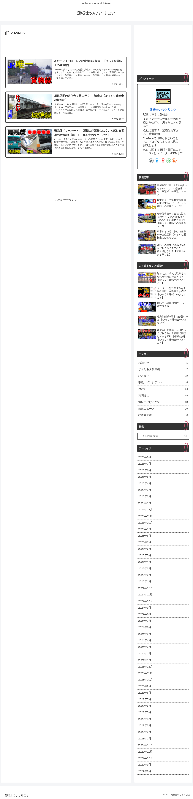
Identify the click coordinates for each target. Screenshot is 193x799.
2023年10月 (145, 679)
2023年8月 (144, 692)
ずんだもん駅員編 (163, 369)
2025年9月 (144, 529)
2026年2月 (144, 496)
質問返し (163, 395)
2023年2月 (144, 731)
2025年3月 (144, 568)
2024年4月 (144, 640)
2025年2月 (144, 574)
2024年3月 (144, 646)
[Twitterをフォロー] (157, 160)
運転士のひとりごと (163, 109)
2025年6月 (144, 548)
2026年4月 (144, 483)
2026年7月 (144, 463)
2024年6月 (144, 627)
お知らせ (163, 362)
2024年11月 (145, 594)
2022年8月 (144, 771)
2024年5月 (144, 633)
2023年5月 (144, 712)
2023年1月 (144, 738)
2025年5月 (144, 555)
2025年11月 (145, 516)
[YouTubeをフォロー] (163, 160)
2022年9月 (144, 764)
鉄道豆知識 (163, 415)
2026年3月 (144, 489)
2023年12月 (145, 666)
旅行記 (163, 388)
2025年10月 (145, 522)
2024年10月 (145, 601)
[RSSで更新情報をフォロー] (174, 160)
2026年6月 (144, 470)
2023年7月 (144, 699)
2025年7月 (144, 542)
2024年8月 (144, 614)
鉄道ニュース (163, 408)
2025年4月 (144, 561)
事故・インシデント (163, 382)
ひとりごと (163, 375)
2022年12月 (145, 745)
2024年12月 (145, 588)
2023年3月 (144, 725)
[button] (185, 436)
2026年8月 (144, 457)
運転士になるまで (163, 401)
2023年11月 (145, 673)
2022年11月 (145, 751)
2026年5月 (144, 476)
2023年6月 (144, 705)
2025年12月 (145, 509)
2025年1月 (144, 581)
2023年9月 (144, 686)
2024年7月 (144, 620)
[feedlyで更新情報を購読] (168, 160)
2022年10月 (145, 758)
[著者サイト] (151, 160)
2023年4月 (144, 718)
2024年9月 (144, 607)
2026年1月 (144, 503)
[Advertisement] (66, 45)
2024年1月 (144, 659)
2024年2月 (144, 653)
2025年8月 (144, 535)
